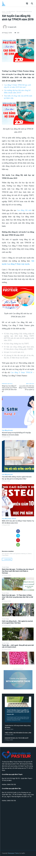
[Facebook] (18, 531)
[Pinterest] (18, 540)
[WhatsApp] (18, 545)
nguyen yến (10, 714)
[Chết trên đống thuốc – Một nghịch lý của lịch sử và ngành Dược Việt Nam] (18, 634)
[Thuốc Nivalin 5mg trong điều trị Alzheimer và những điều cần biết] (18, 702)
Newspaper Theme (13, 853)
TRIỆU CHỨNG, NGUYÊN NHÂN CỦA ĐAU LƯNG (18, 732)
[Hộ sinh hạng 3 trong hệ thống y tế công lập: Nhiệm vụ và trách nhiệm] (18, 412)
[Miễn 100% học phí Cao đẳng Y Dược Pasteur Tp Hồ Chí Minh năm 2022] (18, 500)
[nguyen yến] (5, 27)
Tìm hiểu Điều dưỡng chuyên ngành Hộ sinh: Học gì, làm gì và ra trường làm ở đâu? (17, 478)
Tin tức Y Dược (5, 567)
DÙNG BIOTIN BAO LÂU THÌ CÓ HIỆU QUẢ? (17, 738)
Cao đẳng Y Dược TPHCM (21, 372)
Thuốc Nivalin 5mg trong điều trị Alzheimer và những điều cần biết (18, 711)
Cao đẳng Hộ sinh (10, 11)
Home (3, 11)
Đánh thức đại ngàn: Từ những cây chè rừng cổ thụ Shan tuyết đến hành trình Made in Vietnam (18, 571)
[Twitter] (18, 536)
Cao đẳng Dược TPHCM (9, 518)
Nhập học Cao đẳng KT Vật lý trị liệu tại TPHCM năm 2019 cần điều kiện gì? (9, 388)
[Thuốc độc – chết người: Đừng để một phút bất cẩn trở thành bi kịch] (18, 658)
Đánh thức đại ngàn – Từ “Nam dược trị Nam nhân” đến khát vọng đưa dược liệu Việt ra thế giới (17, 597)
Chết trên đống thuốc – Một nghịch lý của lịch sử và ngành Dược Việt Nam (17, 622)
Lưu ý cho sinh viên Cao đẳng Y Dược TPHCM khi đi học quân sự (26, 387)
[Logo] (3, 3)
